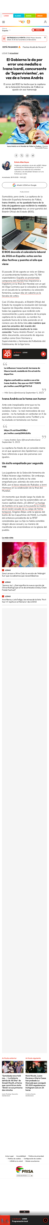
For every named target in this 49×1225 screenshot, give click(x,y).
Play (45, 1220)
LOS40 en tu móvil (16, 1161)
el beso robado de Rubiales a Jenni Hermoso (24, 486)
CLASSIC (18, 16)
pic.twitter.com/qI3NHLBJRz (17, 433)
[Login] (45, 22)
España (5, 30)
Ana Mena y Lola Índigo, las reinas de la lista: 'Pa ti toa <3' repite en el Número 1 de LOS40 (24, 600)
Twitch (35, 1105)
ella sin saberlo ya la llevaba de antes (21, 294)
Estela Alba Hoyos (21, 162)
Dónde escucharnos (32, 1161)
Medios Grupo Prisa (25, 1175)
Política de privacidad (36, 1156)
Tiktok (14, 1105)
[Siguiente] (45, 47)
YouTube (19, 1105)
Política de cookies (14, 1159)
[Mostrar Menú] (3, 21)
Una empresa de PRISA (24, 1169)
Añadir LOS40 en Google (26, 185)
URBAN (39, 16)
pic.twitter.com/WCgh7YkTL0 (18, 386)
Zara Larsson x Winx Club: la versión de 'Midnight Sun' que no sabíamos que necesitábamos (23, 574)
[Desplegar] (24, 1211)
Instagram (9, 1105)
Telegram (33, 155)
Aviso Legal (9, 1156)
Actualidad (13, 53)
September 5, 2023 (35, 392)
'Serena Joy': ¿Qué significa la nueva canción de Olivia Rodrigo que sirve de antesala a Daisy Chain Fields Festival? (24, 587)
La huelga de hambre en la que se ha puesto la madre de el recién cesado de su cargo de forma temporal (24, 507)
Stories (40, 1105)
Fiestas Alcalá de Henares (34, 47)
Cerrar (45, 37)
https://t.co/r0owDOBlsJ (15, 430)
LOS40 (6, 16)
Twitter (21, 155)
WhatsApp (27, 155)
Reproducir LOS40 (43, 354)
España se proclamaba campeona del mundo (20, 279)
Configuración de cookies (32, 1159)
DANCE (28, 16)
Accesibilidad (21, 1156)
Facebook (16, 155)
